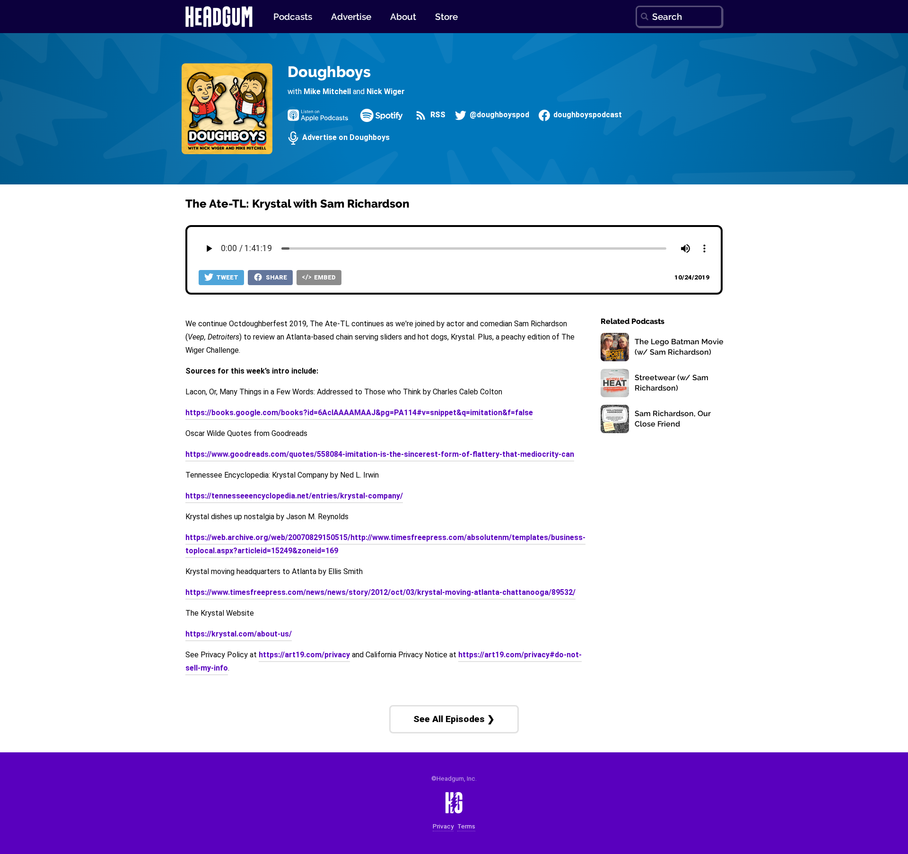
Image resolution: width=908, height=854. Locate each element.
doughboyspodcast (586, 115)
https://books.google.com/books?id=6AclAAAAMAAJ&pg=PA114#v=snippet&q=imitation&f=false (359, 412)
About (403, 16)
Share (275, 277)
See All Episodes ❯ (454, 719)
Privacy (443, 826)
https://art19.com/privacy (304, 654)
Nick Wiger (386, 91)
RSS (436, 115)
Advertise (351, 16)
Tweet (226, 277)
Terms (466, 826)
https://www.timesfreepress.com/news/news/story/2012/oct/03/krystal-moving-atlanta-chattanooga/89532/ (380, 592)
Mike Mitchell (327, 91)
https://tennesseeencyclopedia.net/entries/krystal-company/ (294, 495)
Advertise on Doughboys (345, 137)
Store (446, 16)
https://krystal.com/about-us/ (238, 633)
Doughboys (329, 71)
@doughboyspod (498, 115)
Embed (324, 277)
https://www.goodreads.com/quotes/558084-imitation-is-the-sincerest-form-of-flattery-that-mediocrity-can (379, 454)
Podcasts (292, 16)
